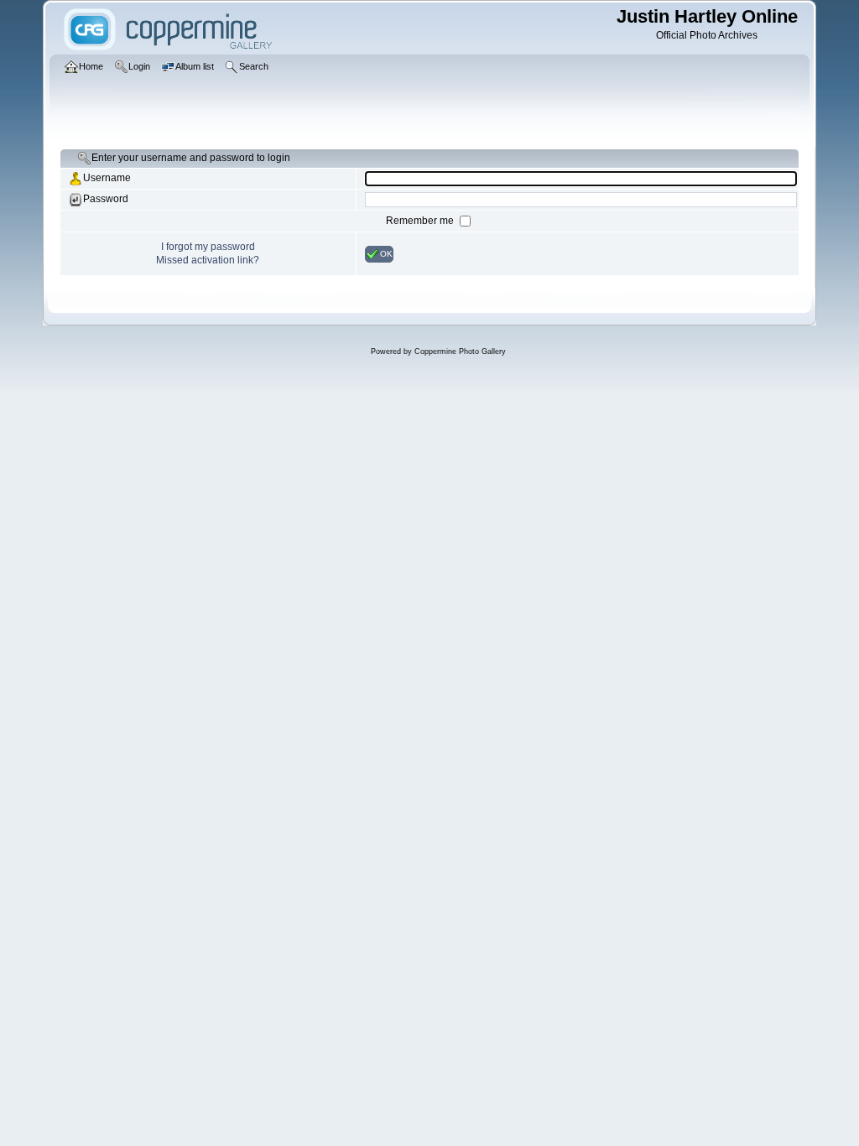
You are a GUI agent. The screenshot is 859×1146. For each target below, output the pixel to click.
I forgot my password (208, 247)
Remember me (421, 221)
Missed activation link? (207, 260)
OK (386, 253)
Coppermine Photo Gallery (460, 351)
